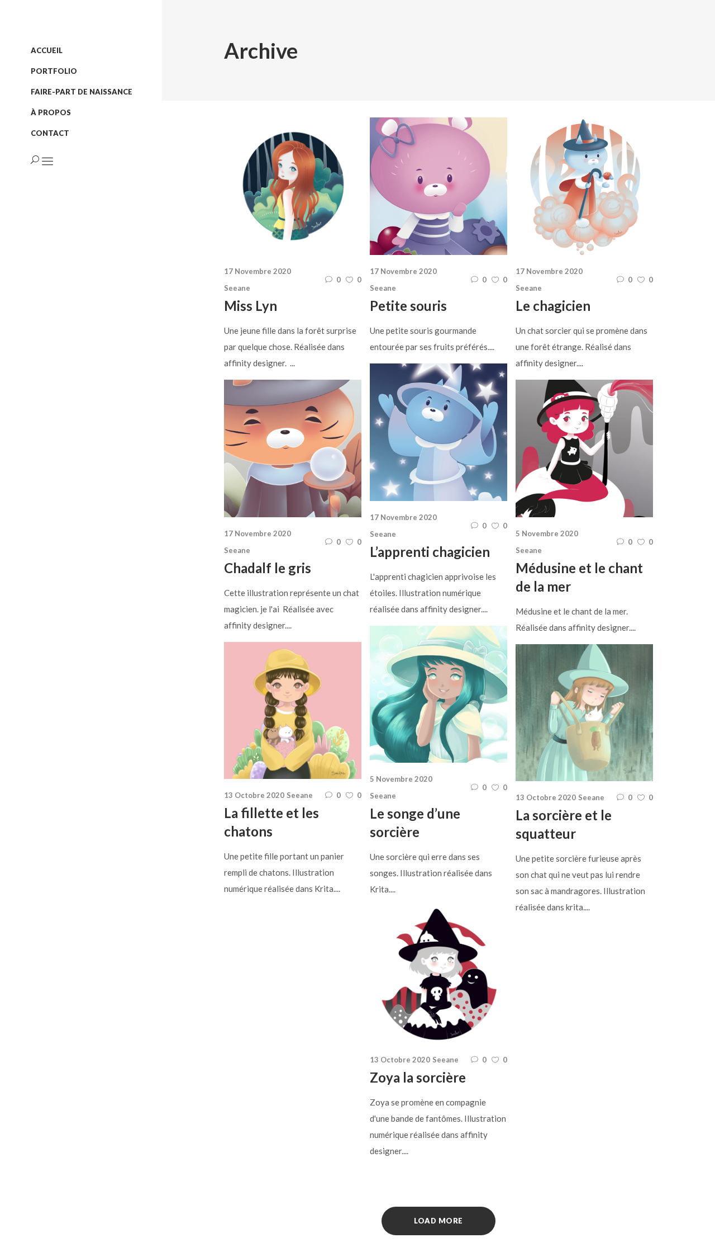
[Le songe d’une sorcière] (438, 694)
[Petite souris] (438, 186)
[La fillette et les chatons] (292, 710)
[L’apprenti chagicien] (438, 432)
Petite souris (408, 305)
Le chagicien (553, 305)
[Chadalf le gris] (292, 448)
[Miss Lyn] (292, 186)
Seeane (237, 288)
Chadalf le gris (267, 568)
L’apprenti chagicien (430, 552)
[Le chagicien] (584, 186)
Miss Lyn (250, 305)
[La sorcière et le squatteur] (584, 713)
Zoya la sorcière (418, 1077)
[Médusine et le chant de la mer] (584, 448)
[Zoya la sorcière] (438, 974)
